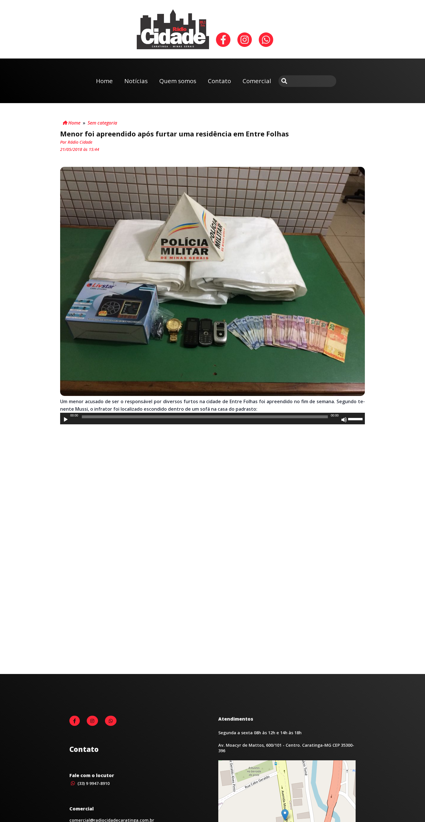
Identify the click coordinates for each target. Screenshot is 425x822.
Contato (219, 81)
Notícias (136, 81)
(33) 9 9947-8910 (93, 783)
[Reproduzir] (66, 420)
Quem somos (177, 81)
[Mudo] (344, 420)
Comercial (257, 81)
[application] (212, 418)
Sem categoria (102, 123)
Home (104, 81)
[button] (285, 815)
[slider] (356, 418)
